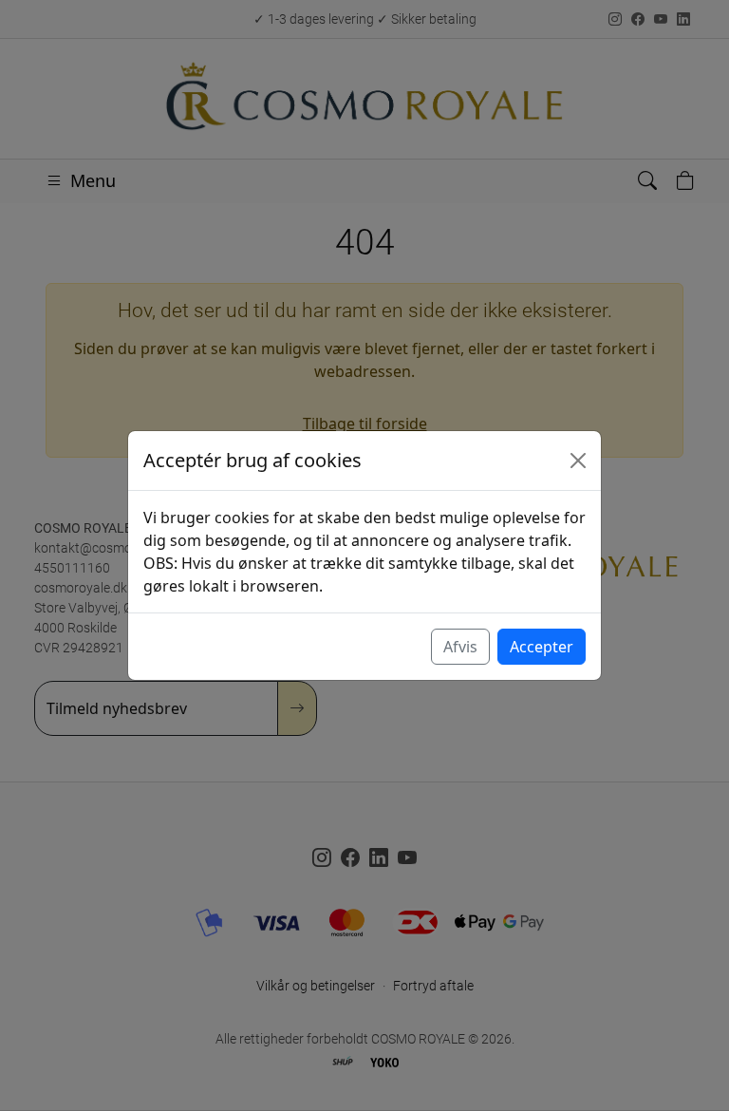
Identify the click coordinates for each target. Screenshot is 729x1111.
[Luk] (578, 460)
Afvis (460, 646)
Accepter (541, 646)
